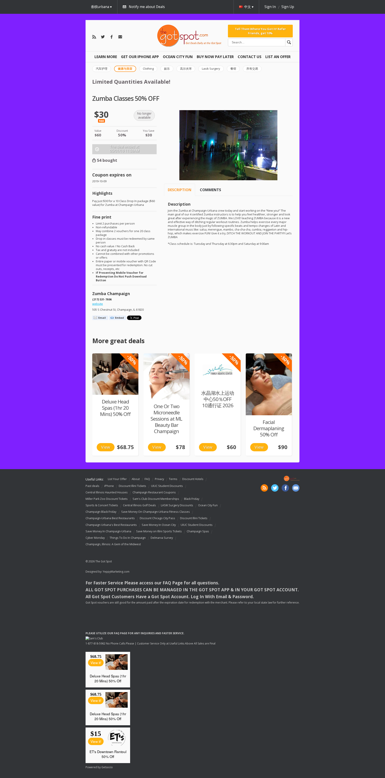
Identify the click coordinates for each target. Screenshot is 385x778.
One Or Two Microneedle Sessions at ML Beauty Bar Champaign (166, 419)
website (97, 304)
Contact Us (249, 56)
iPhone (109, 486)
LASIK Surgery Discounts (177, 505)
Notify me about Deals (147, 6)
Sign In (270, 6)
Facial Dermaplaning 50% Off (268, 428)
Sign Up (287, 6)
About (136, 479)
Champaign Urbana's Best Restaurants (111, 525)
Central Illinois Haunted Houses (107, 492)
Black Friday (191, 499)
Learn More (105, 56)
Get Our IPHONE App (140, 56)
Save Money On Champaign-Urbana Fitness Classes (155, 512)
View (105, 447)
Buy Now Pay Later (215, 56)
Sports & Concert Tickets (102, 505)
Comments (210, 189)
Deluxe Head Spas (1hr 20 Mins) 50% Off (115, 407)
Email (102, 317)
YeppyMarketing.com (116, 571)
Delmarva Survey (162, 538)
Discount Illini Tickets (132, 486)
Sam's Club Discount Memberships (156, 499)
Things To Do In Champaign (128, 538)
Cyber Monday (95, 538)
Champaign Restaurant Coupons (154, 492)
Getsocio (107, 767)
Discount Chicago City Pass (157, 518)
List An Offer (278, 56)
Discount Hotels (192, 479)
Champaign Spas (198, 531)
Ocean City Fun (178, 56)
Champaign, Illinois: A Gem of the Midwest (113, 544)
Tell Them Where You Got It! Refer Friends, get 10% (260, 31)
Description (179, 189)
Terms (173, 479)
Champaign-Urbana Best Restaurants (110, 518)
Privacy (159, 479)
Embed (119, 317)
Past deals (92, 486)
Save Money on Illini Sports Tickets (159, 531)
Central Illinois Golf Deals (139, 505)
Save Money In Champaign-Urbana (108, 531)
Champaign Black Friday (101, 512)
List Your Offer (117, 479)
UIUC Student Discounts (167, 486)
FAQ (147, 479)
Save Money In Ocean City (159, 525)
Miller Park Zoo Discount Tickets (107, 499)
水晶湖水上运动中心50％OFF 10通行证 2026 (217, 399)
